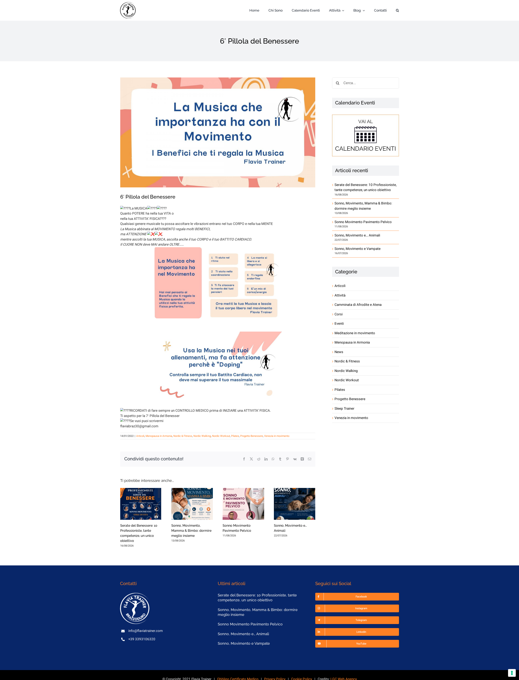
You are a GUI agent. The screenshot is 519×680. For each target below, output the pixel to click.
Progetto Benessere (251, 436)
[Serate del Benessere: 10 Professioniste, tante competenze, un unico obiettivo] (141, 504)
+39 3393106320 (141, 639)
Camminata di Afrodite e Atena (358, 304)
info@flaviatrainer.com (145, 630)
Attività (340, 295)
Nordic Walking (202, 436)
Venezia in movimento (276, 436)
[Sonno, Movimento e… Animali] (294, 504)
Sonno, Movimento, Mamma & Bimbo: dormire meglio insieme (191, 531)
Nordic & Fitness (182, 436)
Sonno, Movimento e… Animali (357, 235)
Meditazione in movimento (355, 333)
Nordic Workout (221, 436)
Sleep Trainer (344, 408)
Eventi (339, 323)
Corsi (339, 314)
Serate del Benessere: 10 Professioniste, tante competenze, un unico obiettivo (366, 187)
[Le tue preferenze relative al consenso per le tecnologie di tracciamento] (512, 673)
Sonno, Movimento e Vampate (358, 248)
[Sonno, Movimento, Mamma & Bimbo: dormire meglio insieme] (192, 504)
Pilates (235, 436)
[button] (397, 10)
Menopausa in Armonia (159, 436)
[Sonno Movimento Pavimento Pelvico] (243, 504)
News (339, 352)
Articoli (140, 436)
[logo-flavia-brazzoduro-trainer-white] (135, 594)
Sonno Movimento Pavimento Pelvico (363, 222)
